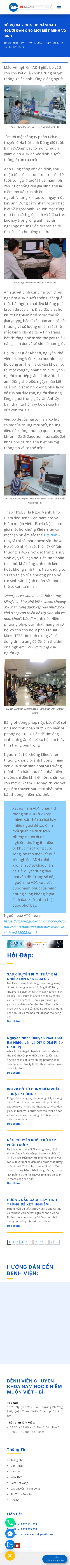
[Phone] (10, 1522)
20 (41, 1242)
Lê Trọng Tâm (16, 42)
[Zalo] (10, 1544)
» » (57, 1242)
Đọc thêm (13, 1021)
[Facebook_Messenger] (10, 1533)
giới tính (50, 535)
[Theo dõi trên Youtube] (17, 1545)
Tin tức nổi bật (17, 47)
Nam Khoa (51, 42)
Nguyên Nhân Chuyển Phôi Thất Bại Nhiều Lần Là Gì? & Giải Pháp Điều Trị (35, 1042)
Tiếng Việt (28, 7)
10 (35, 1242)
